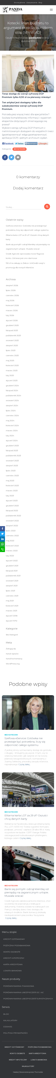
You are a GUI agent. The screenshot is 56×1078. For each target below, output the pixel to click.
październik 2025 (13, 335)
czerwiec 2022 (12, 535)
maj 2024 (10, 420)
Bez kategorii (19, 149)
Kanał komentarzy (14, 658)
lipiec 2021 (10, 591)
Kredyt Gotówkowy (14, 939)
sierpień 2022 (12, 525)
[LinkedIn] (2, 539)
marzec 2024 (12, 430)
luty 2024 (10, 435)
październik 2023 (13, 455)
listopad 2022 (12, 510)
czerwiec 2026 (12, 295)
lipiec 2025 (10, 350)
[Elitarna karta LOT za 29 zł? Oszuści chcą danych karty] (28, 789)
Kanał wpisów (12, 654)
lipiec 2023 (10, 470)
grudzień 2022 (12, 505)
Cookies (7, 1026)
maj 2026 (10, 300)
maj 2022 (10, 540)
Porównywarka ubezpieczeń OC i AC (23, 992)
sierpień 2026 (12, 285)
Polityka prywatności (15, 1033)
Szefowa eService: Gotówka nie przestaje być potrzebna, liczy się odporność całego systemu (25, 742)
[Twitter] (2, 533)
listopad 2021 (12, 571)
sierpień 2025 (12, 345)
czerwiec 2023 (12, 475)
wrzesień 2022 (12, 520)
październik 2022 (13, 515)
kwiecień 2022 (12, 546)
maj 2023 (10, 480)
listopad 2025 (12, 330)
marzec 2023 (12, 490)
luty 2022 (10, 555)
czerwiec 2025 (12, 355)
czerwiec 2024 (12, 415)
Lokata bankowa (12, 970)
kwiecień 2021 (12, 606)
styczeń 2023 (12, 500)
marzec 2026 (12, 310)
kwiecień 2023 (12, 485)
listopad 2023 (12, 450)
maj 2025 (10, 360)
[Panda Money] (13, 9)
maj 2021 (10, 600)
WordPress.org (13, 664)
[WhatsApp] (2, 544)
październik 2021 (13, 575)
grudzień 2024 (12, 385)
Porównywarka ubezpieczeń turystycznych (28, 998)
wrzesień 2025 (12, 340)
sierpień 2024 (12, 405)
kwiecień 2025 (12, 365)
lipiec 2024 (11, 410)
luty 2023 (10, 495)
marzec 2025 (11, 370)
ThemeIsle (38, 1072)
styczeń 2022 (12, 560)
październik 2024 (13, 395)
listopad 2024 (12, 390)
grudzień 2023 (12, 445)
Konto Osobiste (11, 952)
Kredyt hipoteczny (13, 958)
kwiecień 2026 (12, 305)
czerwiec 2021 (12, 596)
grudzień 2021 (12, 565)
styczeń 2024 (12, 440)
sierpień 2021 (12, 585)
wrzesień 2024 (12, 400)
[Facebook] (2, 528)
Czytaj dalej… (24, 764)
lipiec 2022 (10, 530)
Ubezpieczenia (31, 3)
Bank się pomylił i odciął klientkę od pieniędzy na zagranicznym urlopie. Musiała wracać (27, 892)
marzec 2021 (11, 610)
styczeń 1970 (11, 621)
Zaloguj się (11, 648)
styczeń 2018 (11, 616)
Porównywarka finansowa (18, 986)
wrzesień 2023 (12, 460)
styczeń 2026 (12, 320)
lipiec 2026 (10, 290)
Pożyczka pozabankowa (16, 945)
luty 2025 (10, 375)
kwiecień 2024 (12, 425)
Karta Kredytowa (13, 964)
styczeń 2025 (11, 380)
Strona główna (19, 3)
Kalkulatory (10, 1020)
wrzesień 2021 (12, 581)
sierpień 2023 (12, 465)
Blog (40, 3)
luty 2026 (10, 315)
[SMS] (2, 549)
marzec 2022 (12, 550)
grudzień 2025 (12, 325)
